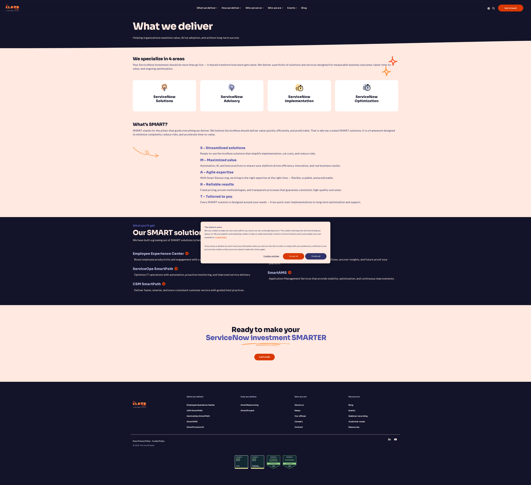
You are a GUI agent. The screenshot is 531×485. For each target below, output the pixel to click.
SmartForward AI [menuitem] (195, 427)
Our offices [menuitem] (300, 416)
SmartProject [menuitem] (247, 410)
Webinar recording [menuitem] (358, 416)
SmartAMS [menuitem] (192, 421)
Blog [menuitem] (350, 405)
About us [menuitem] (299, 405)
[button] (389, 439)
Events (291, 7)
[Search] (493, 8)
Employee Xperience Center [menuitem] (201, 405)
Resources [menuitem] (353, 427)
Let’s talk (264, 357)
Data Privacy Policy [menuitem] (141, 441)
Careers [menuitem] (299, 421)
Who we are (274, 7)
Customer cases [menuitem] (356, 421)
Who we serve (254, 7)
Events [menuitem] (351, 410)
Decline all (316, 256)
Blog (304, 7)
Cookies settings (271, 256)
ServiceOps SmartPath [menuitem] (198, 416)
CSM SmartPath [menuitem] (195, 410)
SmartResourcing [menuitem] (249, 405)
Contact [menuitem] (299, 427)
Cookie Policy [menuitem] (158, 441)
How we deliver (231, 7)
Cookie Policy (221, 237)
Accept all (293, 256)
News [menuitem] (297, 410)
